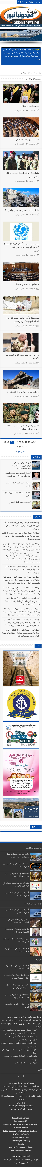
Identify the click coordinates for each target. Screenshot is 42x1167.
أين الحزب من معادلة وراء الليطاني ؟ (23, 392)
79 (20, 442)
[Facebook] (23, 1077)
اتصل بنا (20, 2)
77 (26, 442)
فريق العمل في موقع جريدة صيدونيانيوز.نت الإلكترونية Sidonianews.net (21, 466)
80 (17, 442)
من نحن (38, 2)
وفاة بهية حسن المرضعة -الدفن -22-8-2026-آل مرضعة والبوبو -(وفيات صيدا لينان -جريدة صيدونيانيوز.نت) (22, 570)
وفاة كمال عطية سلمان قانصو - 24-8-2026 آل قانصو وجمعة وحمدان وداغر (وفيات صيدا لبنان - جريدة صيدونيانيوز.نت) (21, 536)
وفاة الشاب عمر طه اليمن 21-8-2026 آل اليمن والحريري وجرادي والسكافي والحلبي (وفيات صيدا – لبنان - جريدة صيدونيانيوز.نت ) (22, 601)
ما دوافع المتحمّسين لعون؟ (27, 284)
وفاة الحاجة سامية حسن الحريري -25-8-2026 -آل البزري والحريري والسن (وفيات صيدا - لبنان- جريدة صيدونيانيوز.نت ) (22, 526)
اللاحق (19, 447)
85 (23, 447)
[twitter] (19, 1077)
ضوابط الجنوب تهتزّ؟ (30, 106)
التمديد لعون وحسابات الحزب (26, 139)
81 (12, 442)
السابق (33, 442)
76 (29, 442)
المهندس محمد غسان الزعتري (20, 502)
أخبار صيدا (35, 50)
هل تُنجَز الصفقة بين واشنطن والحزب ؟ (22, 210)
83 (5, 442)
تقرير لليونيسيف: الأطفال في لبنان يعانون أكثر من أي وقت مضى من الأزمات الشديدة (21, 247)
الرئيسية (39, 73)
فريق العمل (29, 2)
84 (27, 447)
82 (8, 442)
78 (23, 442)
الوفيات (37, 517)
